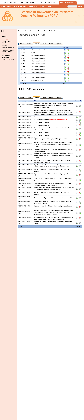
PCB (55, 30)
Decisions (5, 39)
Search (80, 6)
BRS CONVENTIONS (10, 3)
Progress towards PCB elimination (7, 42)
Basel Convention (27, 3)
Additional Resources (8, 59)
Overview (4, 36)
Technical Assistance (8, 47)
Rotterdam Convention (47, 3)
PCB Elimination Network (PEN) (6, 56)
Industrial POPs (48, 30)
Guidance (4, 45)
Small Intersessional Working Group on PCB (8, 51)
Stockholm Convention (68, 3)
